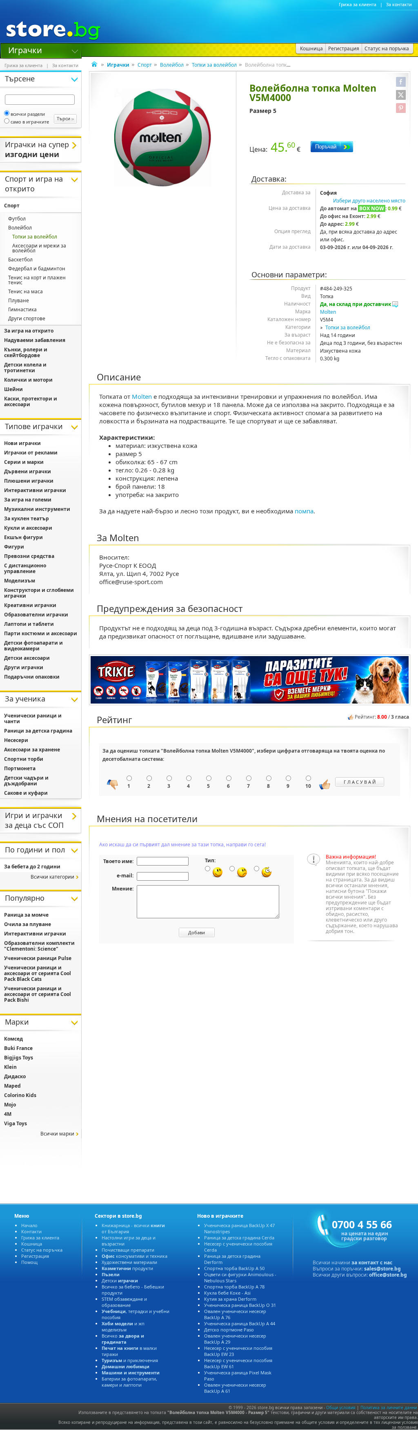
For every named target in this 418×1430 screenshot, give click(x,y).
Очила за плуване (27, 924)
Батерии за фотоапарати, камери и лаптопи (129, 1382)
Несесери (16, 740)
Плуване (18, 300)
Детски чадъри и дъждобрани (26, 780)
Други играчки (23, 667)
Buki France (18, 1048)
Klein (10, 1067)
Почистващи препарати (128, 1250)
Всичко (123, 1339)
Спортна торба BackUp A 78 (234, 1287)
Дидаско (15, 1076)
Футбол (17, 218)
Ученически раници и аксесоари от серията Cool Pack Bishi (37, 994)
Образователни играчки (36, 614)
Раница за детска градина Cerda (239, 1237)
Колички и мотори (28, 379)
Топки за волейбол (214, 64)
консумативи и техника (134, 1256)
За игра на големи (27, 499)
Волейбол (172, 64)
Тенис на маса (25, 291)
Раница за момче (26, 914)
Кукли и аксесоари (28, 527)
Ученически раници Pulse (37, 958)
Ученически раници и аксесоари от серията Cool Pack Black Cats (37, 973)
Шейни (13, 389)
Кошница (31, 1244)
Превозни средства (29, 556)
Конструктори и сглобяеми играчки (39, 593)
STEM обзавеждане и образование (124, 1302)
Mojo (10, 1104)
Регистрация (35, 1256)
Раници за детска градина (38, 730)
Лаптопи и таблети (29, 624)
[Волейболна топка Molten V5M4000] (162, 138)
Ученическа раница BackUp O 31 (240, 1305)
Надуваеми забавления (34, 340)
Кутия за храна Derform (230, 1299)
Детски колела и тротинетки (25, 367)
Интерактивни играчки (35, 490)
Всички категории (52, 876)
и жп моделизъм (123, 1326)
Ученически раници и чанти (33, 718)
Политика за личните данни (388, 1407)
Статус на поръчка (41, 1250)
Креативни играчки (30, 605)
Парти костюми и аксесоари (40, 633)
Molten (328, 311)
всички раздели (28, 114)
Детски (120, 1280)
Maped (12, 1085)
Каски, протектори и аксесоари (30, 401)
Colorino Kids (20, 1095)
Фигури (14, 546)
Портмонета (20, 768)
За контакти (399, 4)
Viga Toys (15, 1123)
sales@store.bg (382, 1268)
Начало (29, 1225)
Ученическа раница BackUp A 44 (239, 1323)
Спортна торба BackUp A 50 (234, 1268)
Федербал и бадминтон (36, 268)
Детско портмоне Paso (229, 1330)
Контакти (31, 1231)
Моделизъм (19, 580)
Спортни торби (23, 758)
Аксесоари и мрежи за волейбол (39, 248)
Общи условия (341, 1407)
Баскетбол (20, 259)
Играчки (25, 49)
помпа (304, 511)
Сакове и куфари (26, 792)
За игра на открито (28, 330)
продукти (127, 1268)
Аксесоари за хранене (32, 749)
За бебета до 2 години (32, 866)
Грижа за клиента (357, 4)
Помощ (29, 1262)
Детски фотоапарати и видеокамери (33, 645)
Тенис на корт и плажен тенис (37, 280)
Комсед (13, 1038)
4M (7, 1114)
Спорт (145, 64)
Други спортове (26, 318)
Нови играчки (22, 443)
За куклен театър (26, 518)
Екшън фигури (23, 537)
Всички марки (57, 1133)
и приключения (130, 1360)
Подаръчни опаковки (32, 676)
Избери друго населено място (369, 200)
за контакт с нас (371, 1262)
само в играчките (30, 122)
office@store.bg (388, 1274)
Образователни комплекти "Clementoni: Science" (39, 946)
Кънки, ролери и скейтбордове (25, 352)
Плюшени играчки (28, 480)
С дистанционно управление (25, 568)
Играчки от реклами (31, 452)
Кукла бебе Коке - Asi (227, 1293)
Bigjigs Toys (18, 1057)
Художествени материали (129, 1262)
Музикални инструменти (37, 509)
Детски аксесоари (27, 657)
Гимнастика (22, 309)
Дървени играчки (27, 471)
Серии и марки (24, 462)
